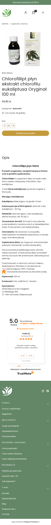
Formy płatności (9, 448)
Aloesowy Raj (8, 509)
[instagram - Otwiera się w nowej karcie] (43, 391)
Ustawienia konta (10, 431)
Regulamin (7, 414)
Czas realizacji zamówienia (14, 459)
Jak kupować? (8, 481)
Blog (4, 503)
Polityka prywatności (11, 471)
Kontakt (5, 493)
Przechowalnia (9, 436)
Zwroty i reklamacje (11, 408)
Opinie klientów (9, 498)
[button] (18, 328)
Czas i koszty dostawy (12, 453)
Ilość (4, 121)
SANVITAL (5, 24)
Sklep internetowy (25, 522)
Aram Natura (7, 73)
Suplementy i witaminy (19, 24)
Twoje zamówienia (10, 426)
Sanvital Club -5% (10, 476)
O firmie (5, 514)
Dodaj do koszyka (25, 133)
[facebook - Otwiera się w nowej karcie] (47, 391)
